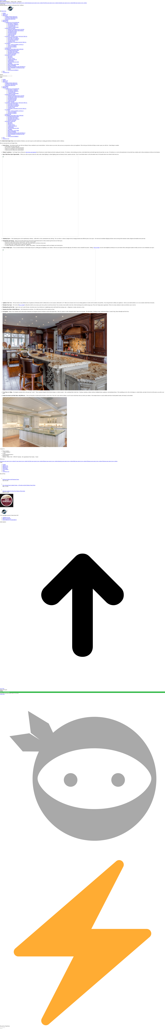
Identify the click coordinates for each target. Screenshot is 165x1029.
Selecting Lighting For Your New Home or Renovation (14, 491)
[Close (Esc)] (0, 1027)
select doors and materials (31, 152)
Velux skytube (96, 247)
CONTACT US (6, 471)
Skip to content (3, 0)
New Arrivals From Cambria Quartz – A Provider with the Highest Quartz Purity (19, 485)
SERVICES (5, 468)
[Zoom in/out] (4, 1027)
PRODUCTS (5, 466)
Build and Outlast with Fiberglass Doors (11, 479)
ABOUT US (5, 465)
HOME (4, 464)
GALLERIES (5, 469)
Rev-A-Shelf (21, 304)
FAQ (4, 470)
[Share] (1, 1027)
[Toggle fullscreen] (3, 1027)
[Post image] (5, 478)
